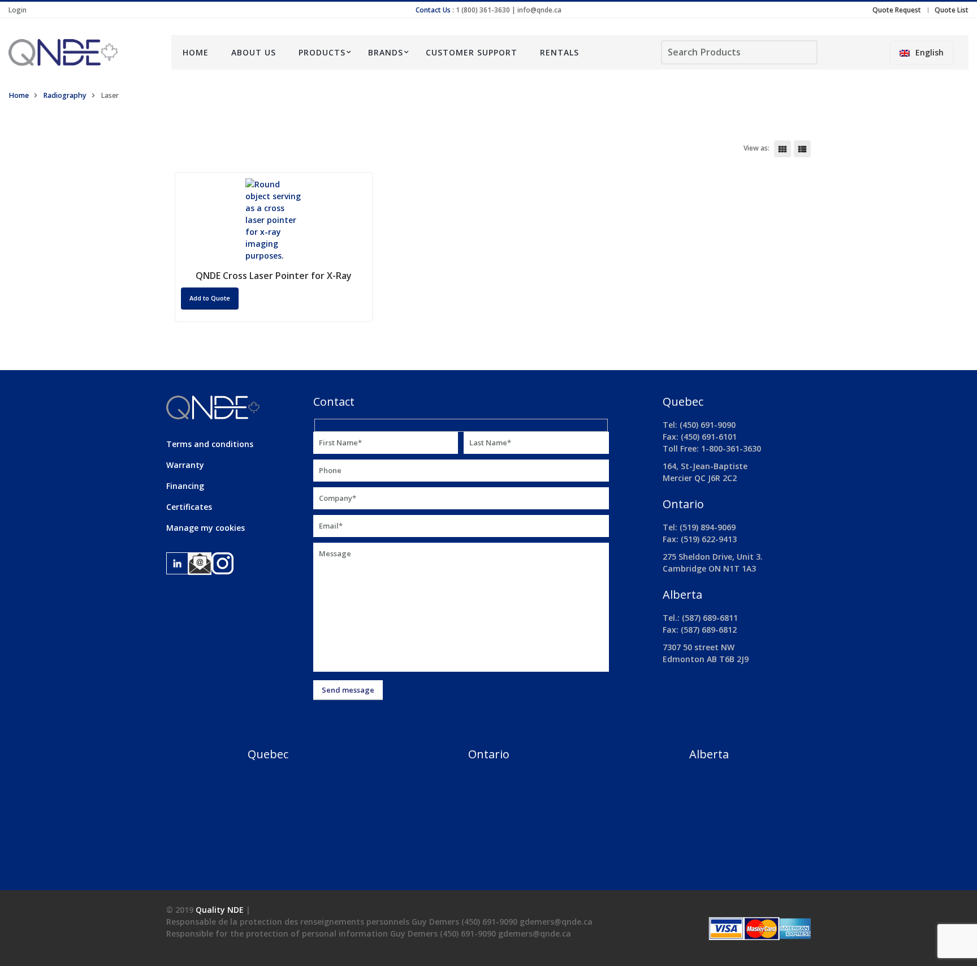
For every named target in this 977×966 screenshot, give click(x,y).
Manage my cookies (205, 527)
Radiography (65, 95)
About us (253, 52)
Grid (782, 148)
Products (322, 52)
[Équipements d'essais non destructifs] (81, 52)
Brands (385, 52)
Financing (185, 485)
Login (17, 10)
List (802, 148)
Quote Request (896, 10)
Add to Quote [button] (209, 298)
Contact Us (433, 10)
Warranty (185, 465)
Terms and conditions (209, 444)
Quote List (952, 10)
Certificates (189, 506)
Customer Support (471, 52)
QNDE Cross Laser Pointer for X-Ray (274, 275)
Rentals (559, 52)
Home (196, 52)
